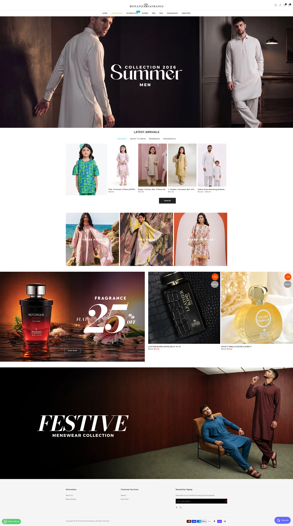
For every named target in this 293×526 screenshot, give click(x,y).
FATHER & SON (133, 13)
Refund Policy (71, 499)
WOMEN (145, 13)
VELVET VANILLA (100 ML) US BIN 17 (236, 346)
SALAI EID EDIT (116, 13)
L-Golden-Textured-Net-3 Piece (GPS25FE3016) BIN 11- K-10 (195, 189)
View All (167, 201)
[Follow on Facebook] (177, 507)
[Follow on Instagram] (180, 507)
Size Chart (125, 499)
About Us (69, 495)
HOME (105, 13)
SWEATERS (186, 13)
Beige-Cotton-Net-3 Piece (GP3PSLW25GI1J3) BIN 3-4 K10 (164, 189)
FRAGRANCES (172, 13)
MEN (153, 13)
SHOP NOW (72, 351)
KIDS (161, 13)
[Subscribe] (226, 501)
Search (123, 495)
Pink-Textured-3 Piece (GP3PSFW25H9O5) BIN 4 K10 (132, 189)
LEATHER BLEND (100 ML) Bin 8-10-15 (164, 346)
